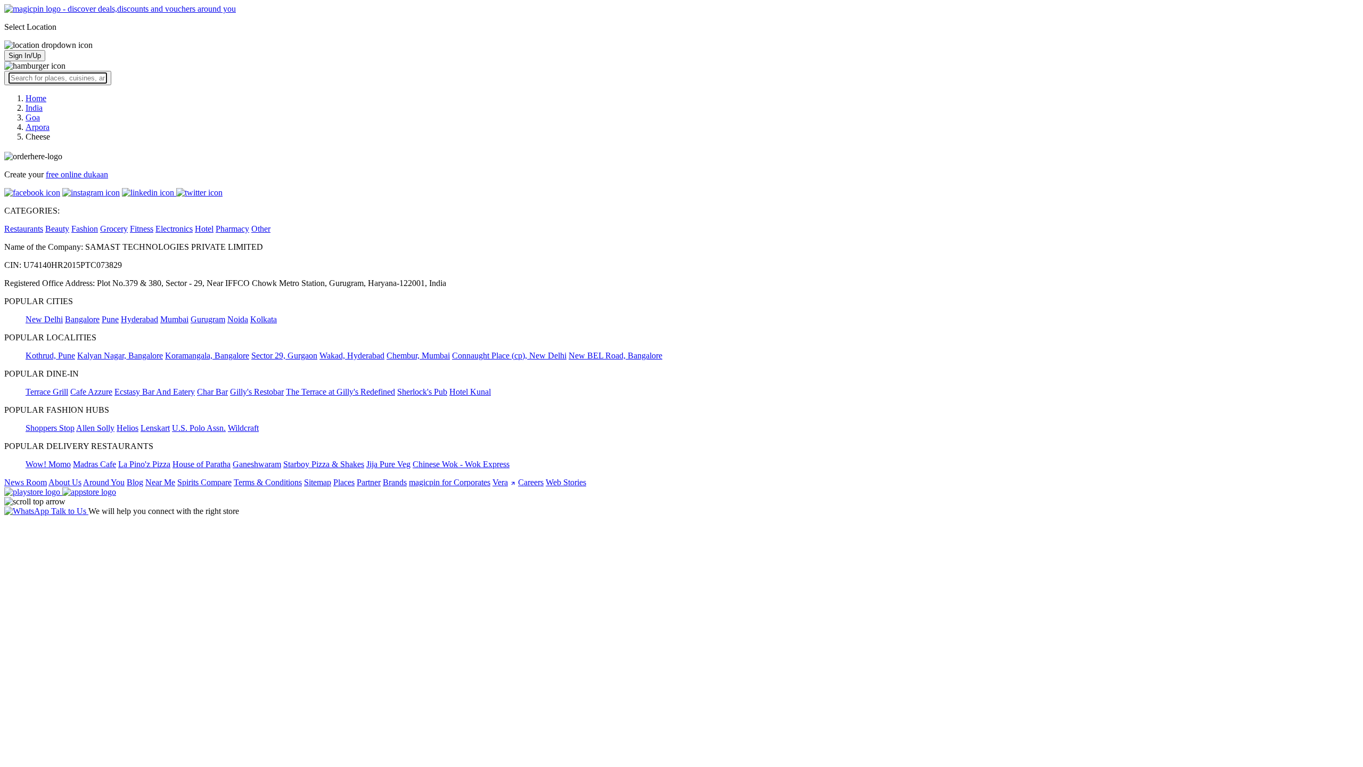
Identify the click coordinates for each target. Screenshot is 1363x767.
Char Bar (212, 391)
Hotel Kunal (470, 391)
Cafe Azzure (91, 391)
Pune (110, 319)
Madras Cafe (94, 464)
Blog (135, 482)
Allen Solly (95, 428)
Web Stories (566, 482)
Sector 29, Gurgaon (284, 355)
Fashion (84, 228)
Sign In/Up (25, 56)
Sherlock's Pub (422, 391)
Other (260, 228)
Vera (500, 482)
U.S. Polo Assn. (199, 428)
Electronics (174, 228)
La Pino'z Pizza (144, 464)
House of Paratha (202, 464)
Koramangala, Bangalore (207, 355)
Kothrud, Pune (50, 355)
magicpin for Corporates (449, 482)
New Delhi (44, 319)
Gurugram (208, 319)
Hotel (204, 228)
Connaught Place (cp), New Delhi (509, 355)
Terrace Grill (47, 391)
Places (344, 482)
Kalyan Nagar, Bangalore (120, 355)
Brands (395, 482)
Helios (127, 428)
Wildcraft (243, 428)
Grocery (114, 228)
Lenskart (155, 428)
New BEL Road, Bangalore (615, 355)
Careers (531, 482)
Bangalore (82, 319)
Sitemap (317, 482)
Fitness (141, 228)
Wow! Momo (48, 464)
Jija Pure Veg (388, 464)
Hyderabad (139, 319)
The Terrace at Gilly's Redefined (340, 391)
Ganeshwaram (257, 464)
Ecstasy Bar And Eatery (154, 391)
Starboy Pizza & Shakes (323, 464)
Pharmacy (232, 228)
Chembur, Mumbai (418, 355)
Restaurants (23, 228)
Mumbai (174, 319)
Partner (369, 482)
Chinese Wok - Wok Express (461, 464)
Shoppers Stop (50, 428)
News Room (25, 482)
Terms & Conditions (268, 482)
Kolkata (263, 319)
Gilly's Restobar (257, 391)
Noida (237, 319)
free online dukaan (77, 174)
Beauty (57, 228)
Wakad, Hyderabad (351, 355)
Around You (104, 482)
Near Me (160, 482)
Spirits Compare (204, 482)
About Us (64, 482)
